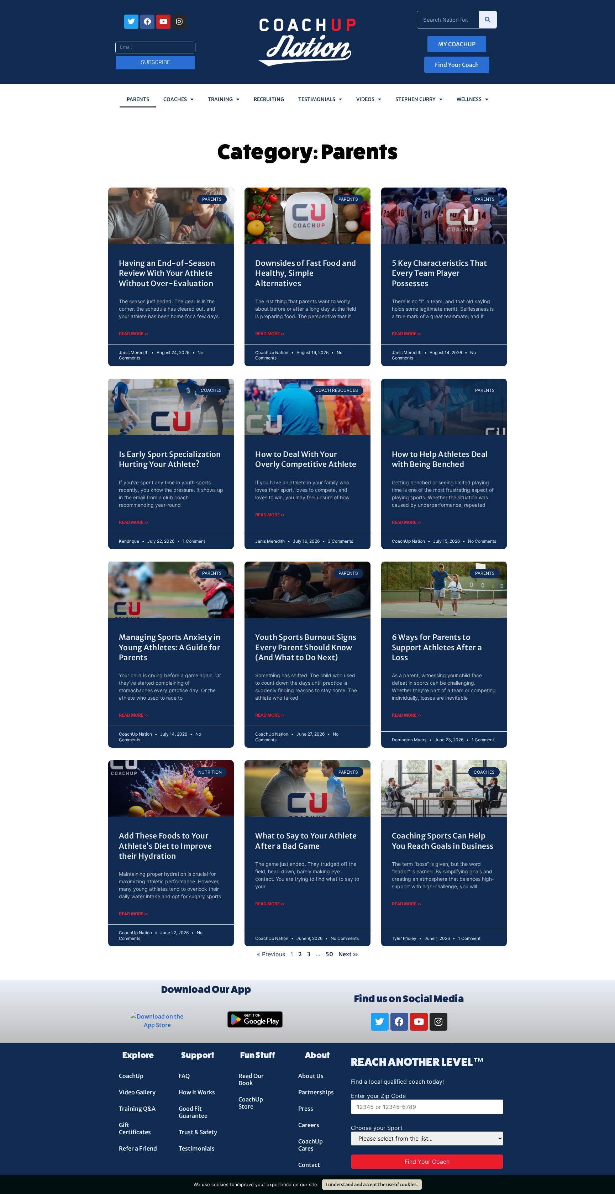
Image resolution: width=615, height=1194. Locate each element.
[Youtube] (163, 22)
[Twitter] (131, 22)
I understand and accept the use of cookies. (372, 1185)
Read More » (133, 333)
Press (305, 1108)
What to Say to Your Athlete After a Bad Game (306, 841)
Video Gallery (137, 1092)
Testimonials (316, 99)
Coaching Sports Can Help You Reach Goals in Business (443, 841)
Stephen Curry (415, 99)
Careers (308, 1125)
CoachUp (131, 1075)
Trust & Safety (198, 1132)
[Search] (487, 19)
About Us (311, 1075)
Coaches (175, 99)
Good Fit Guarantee (193, 1112)
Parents (138, 99)
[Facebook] (147, 22)
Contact (309, 1164)
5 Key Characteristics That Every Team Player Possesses (439, 273)
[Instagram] (179, 22)
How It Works (197, 1092)
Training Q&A (137, 1108)
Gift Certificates (135, 1128)
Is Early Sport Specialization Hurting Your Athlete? (170, 459)
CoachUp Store (250, 1103)
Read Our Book (251, 1079)
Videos (365, 99)
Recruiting (269, 99)
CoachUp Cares (310, 1145)
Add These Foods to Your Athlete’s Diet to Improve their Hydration (165, 846)
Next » (348, 954)
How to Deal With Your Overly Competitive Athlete (305, 459)
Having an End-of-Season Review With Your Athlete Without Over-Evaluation (167, 273)
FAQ (184, 1075)
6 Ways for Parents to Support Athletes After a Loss (437, 647)
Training (220, 99)
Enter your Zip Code (378, 1096)
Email (122, 39)
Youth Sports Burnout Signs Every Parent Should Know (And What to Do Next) (305, 647)
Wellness (469, 99)
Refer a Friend (138, 1148)
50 (329, 954)
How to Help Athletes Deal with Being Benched (440, 459)
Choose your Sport (377, 1128)
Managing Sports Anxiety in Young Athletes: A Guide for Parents (170, 647)
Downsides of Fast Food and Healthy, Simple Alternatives (305, 273)
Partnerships (316, 1092)
